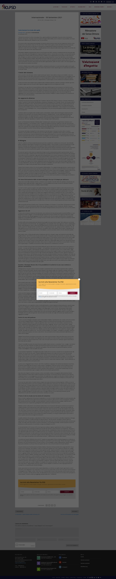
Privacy (40, 296)
